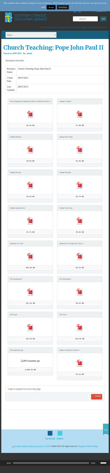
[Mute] (98, 463)
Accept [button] (51, 7)
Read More (63, 7)
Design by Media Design (88, 446)
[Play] (3, 463)
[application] (55, 463)
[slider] (105, 462)
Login (98, 396)
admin (29, 53)
